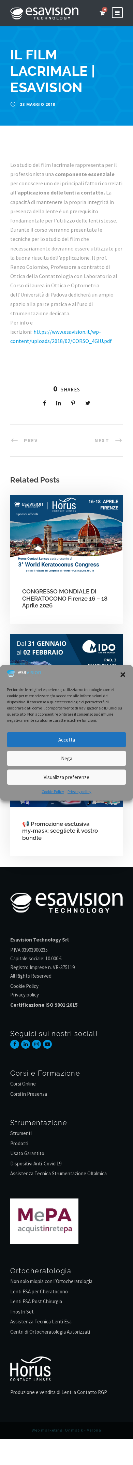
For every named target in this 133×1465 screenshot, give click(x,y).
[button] (122, 674)
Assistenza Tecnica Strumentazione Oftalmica (58, 1173)
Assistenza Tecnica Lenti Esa (41, 1321)
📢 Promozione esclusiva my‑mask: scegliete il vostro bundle (60, 830)
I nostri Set (22, 1311)
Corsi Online (23, 1083)
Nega (66, 758)
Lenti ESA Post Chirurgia (36, 1301)
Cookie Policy (53, 791)
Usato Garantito (27, 1153)
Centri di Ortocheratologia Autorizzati (50, 1331)
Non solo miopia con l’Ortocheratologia (51, 1281)
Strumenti (21, 1133)
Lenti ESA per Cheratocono (39, 1291)
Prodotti (19, 1143)
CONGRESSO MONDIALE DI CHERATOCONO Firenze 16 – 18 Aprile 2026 (64, 598)
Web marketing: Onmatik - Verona (66, 1430)
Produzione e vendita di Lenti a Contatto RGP (58, 1392)
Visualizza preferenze (66, 777)
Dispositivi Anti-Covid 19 (35, 1163)
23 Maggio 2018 (37, 104)
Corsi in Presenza (28, 1094)
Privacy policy (79, 791)
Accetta (66, 739)
